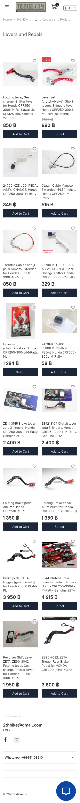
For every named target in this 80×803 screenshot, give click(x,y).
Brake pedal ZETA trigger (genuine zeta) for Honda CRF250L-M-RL (20, 584)
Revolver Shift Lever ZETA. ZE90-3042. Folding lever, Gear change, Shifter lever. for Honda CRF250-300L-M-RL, (18, 667)
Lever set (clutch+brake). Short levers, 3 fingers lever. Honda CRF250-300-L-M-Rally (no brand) (58, 105)
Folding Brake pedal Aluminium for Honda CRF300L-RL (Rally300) (59, 507)
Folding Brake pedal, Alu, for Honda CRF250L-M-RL (18, 507)
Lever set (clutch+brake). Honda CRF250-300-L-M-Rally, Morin (20, 350)
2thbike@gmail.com (22, 725)
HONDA (22, 19)
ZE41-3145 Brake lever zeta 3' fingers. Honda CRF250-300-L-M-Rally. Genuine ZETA (20, 429)
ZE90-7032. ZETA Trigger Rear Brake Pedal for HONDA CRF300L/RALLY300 (57, 663)
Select (59, 134)
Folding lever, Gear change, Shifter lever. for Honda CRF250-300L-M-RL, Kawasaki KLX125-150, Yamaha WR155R (19, 107)
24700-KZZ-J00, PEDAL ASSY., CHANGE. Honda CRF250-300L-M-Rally (20, 189)
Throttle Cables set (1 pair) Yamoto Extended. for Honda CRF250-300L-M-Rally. (20, 271)
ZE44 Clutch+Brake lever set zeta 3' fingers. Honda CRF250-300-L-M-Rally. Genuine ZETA (59, 584)
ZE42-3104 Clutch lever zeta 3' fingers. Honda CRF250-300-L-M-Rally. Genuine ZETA (59, 429)
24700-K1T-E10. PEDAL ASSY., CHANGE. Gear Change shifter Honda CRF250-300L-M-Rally (58, 271)
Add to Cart (20, 134)
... (35, 19)
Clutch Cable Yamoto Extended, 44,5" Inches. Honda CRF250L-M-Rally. (59, 191)
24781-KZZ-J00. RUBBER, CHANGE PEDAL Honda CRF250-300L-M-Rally (59, 350)
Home (7, 19)
